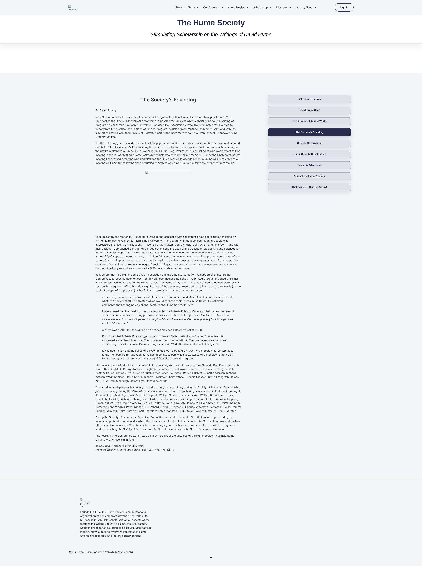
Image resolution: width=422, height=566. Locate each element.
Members (282, 7)
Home (179, 7)
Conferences (211, 7)
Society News (304, 7)
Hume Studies (236, 7)
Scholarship (260, 7)
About (191, 7)
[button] (211, 558)
